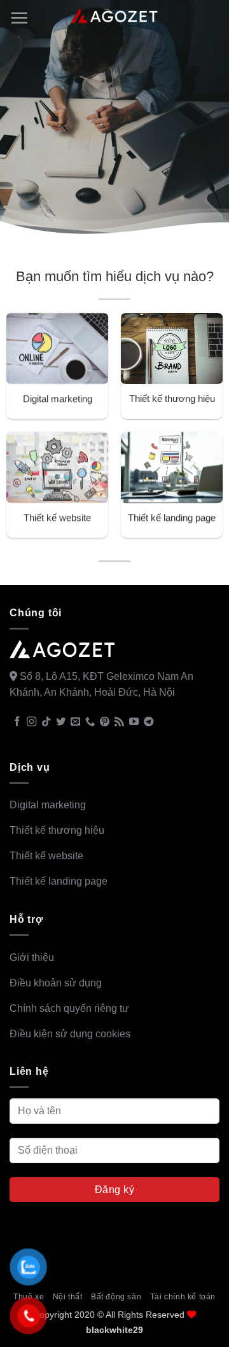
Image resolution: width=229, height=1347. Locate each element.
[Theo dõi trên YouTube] (134, 722)
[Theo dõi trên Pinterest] (104, 722)
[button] (19, 18)
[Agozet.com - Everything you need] (115, 16)
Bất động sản (116, 1296)
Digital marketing (57, 398)
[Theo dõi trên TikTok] (46, 722)
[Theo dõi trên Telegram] (148, 722)
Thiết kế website (57, 516)
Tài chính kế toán (183, 1296)
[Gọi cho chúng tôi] (90, 722)
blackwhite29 (114, 1330)
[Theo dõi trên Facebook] (17, 722)
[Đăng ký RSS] (119, 722)
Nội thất (68, 1296)
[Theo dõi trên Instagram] (31, 722)
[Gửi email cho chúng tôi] (75, 722)
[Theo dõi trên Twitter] (61, 722)
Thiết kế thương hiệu (172, 398)
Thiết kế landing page (172, 516)
